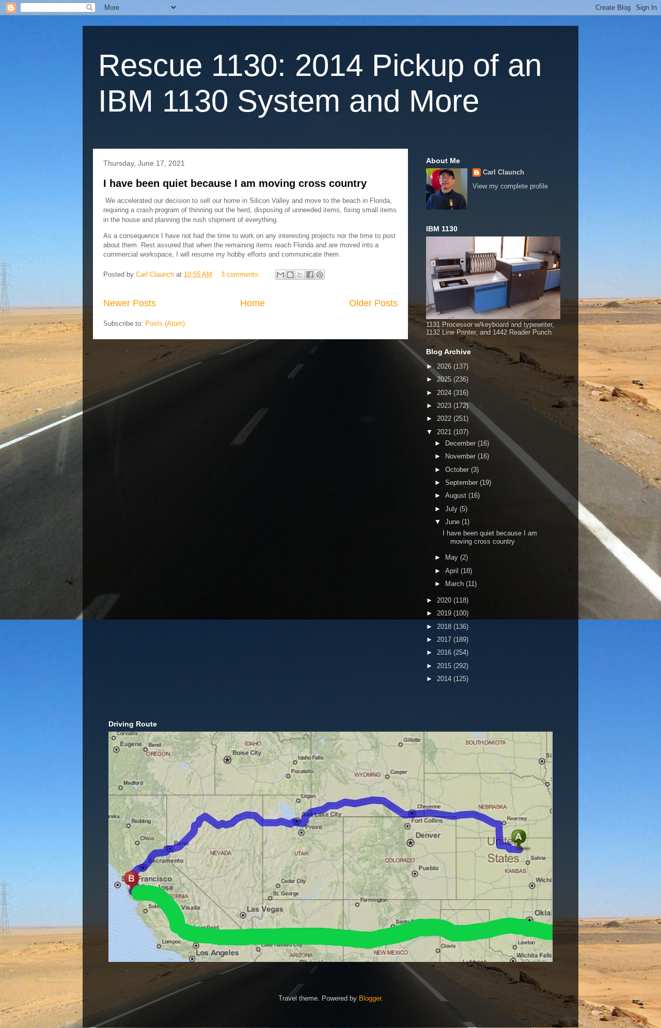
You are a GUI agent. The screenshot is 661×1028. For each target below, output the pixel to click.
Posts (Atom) (165, 323)
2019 (445, 613)
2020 (445, 600)
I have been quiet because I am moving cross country (235, 183)
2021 (445, 432)
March (455, 584)
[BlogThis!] (290, 275)
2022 (445, 418)
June (453, 522)
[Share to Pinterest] (319, 275)
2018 (445, 626)
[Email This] (280, 275)
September (462, 482)
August (456, 495)
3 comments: (241, 274)
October (458, 469)
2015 (445, 666)
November (461, 456)
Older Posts (373, 303)
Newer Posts (129, 303)
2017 (445, 639)
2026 (445, 366)
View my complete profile (510, 186)
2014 (445, 679)
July (452, 509)
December (461, 443)
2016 (445, 652)
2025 (445, 379)
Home (252, 303)
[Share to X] (300, 275)
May (452, 557)
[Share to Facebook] (310, 275)
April (453, 571)
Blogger (370, 998)
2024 (445, 393)
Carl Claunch (503, 172)
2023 (445, 405)
